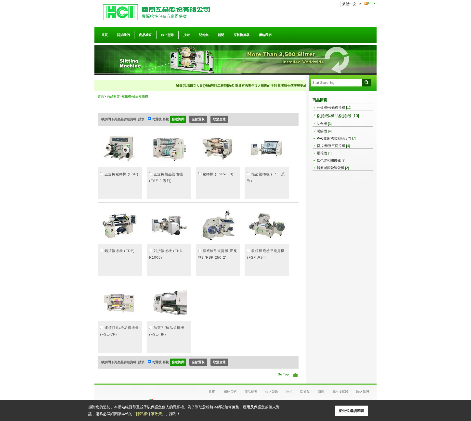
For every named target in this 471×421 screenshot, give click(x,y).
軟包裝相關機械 (331, 160)
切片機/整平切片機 (333, 146)
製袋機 (324, 131)
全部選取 (198, 119)
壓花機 (324, 153)
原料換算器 (241, 35)
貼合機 (324, 124)
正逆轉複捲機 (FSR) (121, 174)
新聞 (221, 35)
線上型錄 (167, 35)
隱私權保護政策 (149, 414)
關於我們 (123, 35)
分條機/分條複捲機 (334, 107)
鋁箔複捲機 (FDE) (120, 251)
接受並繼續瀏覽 (351, 411)
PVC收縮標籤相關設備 (336, 138)
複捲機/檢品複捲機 (338, 115)
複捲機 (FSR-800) (218, 174)
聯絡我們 (265, 35)
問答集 (204, 35)
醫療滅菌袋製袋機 (333, 168)
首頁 (104, 35)
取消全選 (219, 119)
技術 (186, 35)
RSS (370, 3)
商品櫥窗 (145, 35)
